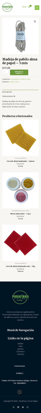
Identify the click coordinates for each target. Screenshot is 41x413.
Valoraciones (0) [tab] (8, 96)
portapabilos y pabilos (18, 79)
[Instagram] (27, 407)
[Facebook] (18, 407)
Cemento (20, 354)
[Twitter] (23, 407)
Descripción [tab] (7, 92)
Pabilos (12, 82)
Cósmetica (20, 351)
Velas (29, 79)
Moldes (20, 343)
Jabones (21, 349)
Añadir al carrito (19, 72)
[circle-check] (19, 392)
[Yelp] (13, 407)
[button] (35, 21)
